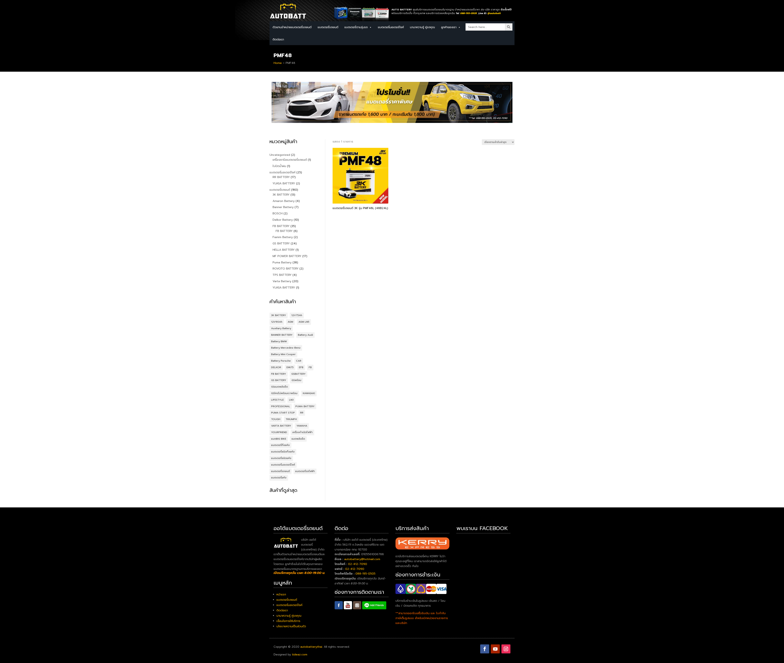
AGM (290, 322)
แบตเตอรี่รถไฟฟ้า (305, 471)
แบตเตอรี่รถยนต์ (280, 471)
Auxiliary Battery (281, 328)
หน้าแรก (281, 594)
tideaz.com (299, 654)
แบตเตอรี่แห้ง (278, 477)
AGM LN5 (303, 322)
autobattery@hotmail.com (362, 559)
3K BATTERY (278, 315)
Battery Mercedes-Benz (286, 348)
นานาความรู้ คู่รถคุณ (422, 27)
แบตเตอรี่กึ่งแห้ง (280, 445)
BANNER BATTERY (282, 335)
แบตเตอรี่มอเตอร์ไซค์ (391, 27)
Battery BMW (279, 341)
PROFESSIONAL (280, 406)
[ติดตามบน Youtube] (495, 648)
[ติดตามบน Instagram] (505, 648)
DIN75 (290, 367)
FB (310, 367)
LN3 (291, 400)
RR (301, 413)
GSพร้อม (296, 380)
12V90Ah (276, 322)
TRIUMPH (291, 419)
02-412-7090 (357, 564)
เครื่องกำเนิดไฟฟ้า (302, 432)
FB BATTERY (278, 374)
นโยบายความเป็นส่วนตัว (291, 626)
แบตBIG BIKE (278, 439)
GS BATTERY (278, 380)
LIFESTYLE (277, 400)
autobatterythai (311, 647)
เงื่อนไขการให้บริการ (288, 621)
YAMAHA (301, 426)
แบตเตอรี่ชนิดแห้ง (281, 458)
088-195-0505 (365, 574)
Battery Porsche (281, 361)
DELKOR (276, 367)
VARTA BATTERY (281, 426)
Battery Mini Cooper (283, 354)
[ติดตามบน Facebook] (484, 648)
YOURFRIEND (279, 432)
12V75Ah (296, 315)
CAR (298, 361)
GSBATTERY (298, 374)
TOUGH (275, 419)
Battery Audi (305, 335)
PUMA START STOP (283, 413)
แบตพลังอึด (298, 439)
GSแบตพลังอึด (279, 387)
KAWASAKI (309, 393)
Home (278, 63)
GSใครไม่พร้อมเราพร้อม (284, 393)
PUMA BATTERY (305, 406)
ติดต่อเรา (278, 39)
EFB (301, 367)
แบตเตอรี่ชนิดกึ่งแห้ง (283, 452)
